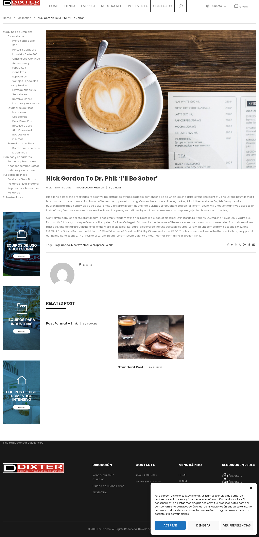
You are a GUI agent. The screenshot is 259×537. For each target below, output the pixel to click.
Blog (57, 245)
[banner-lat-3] (21, 392)
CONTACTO (162, 6)
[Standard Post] (151, 337)
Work (109, 245)
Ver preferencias (237, 525)
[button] (251, 488)
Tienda (69, 6)
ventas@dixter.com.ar (150, 481)
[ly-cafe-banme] (21, 244)
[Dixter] (21, 3)
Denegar (203, 525)
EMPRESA (88, 6)
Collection (24, 18)
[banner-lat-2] (21, 318)
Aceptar (170, 525)
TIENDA (183, 481)
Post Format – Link (62, 323)
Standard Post (130, 367)
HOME (53, 6)
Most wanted (80, 245)
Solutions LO (36, 443)
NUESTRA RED (111, 6)
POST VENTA (138, 6)
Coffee (65, 245)
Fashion (99, 187)
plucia (117, 187)
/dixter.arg (235, 476)
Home (7, 18)
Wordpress (97, 245)
